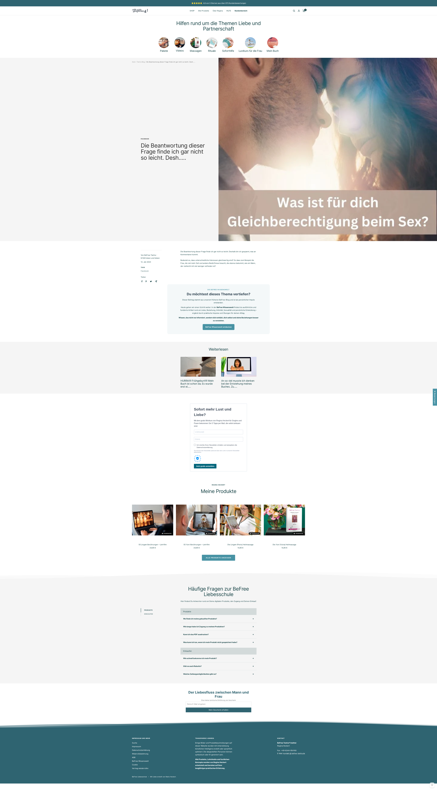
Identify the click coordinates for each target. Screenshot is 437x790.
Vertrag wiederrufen (140, 768)
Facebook (145, 139)
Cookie (135, 765)
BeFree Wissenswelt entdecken (218, 327)
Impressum (136, 746)
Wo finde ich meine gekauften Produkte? (200, 619)
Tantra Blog (141, 62)
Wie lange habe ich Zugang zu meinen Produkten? (204, 627)
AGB (133, 757)
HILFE (228, 11)
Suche (134, 743)
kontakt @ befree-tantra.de (294, 753)
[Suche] (294, 11)
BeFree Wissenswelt (140, 761)
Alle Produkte (203, 11)
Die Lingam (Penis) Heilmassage (240, 545)
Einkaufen (148, 614)
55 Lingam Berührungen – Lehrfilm (153, 545)
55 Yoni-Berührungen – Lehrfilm (197, 545)
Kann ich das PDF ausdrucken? (196, 634)
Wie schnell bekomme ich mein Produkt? (200, 658)
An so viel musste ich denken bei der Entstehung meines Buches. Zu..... (237, 383)
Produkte (148, 610)
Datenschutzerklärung (141, 750)
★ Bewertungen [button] (435, 397)
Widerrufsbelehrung (140, 754)
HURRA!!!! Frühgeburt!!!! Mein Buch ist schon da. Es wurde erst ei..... (197, 383)
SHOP (192, 11)
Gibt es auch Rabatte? (192, 666)
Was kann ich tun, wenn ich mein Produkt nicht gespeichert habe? (210, 642)
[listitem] (141, 281)
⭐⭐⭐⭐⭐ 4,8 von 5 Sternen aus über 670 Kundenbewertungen (218, 3)
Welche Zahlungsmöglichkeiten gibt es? (199, 674)
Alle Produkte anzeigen (218, 558)
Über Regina (218, 11)
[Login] (299, 11)
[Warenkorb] (304, 11)
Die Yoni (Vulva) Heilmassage (284, 545)
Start (133, 62)
